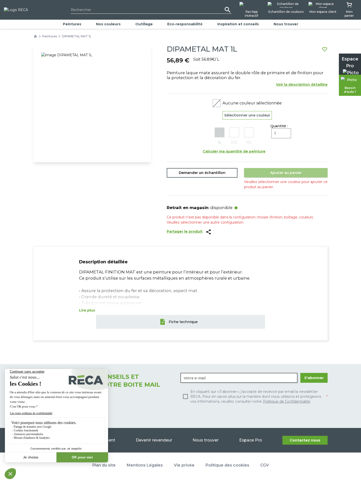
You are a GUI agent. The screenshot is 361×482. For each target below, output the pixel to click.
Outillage (144, 24)
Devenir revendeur (154, 440)
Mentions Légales (145, 465)
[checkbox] (254, 396)
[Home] (35, 36)
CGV (264, 465)
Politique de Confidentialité (286, 401)
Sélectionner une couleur (247, 115)
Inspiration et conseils (238, 24)
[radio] (219, 136)
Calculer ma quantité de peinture (234, 151)
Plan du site (104, 465)
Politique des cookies (227, 465)
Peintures (72, 24)
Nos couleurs (108, 24)
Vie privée (184, 465)
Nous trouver (286, 24)
